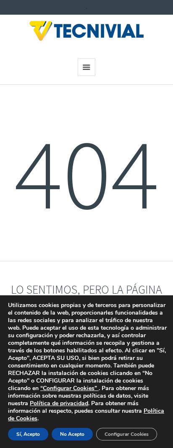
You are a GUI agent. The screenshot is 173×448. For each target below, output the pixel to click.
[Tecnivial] (86, 31)
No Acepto (72, 434)
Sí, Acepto (28, 434)
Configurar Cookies (127, 434)
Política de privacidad (59, 403)
